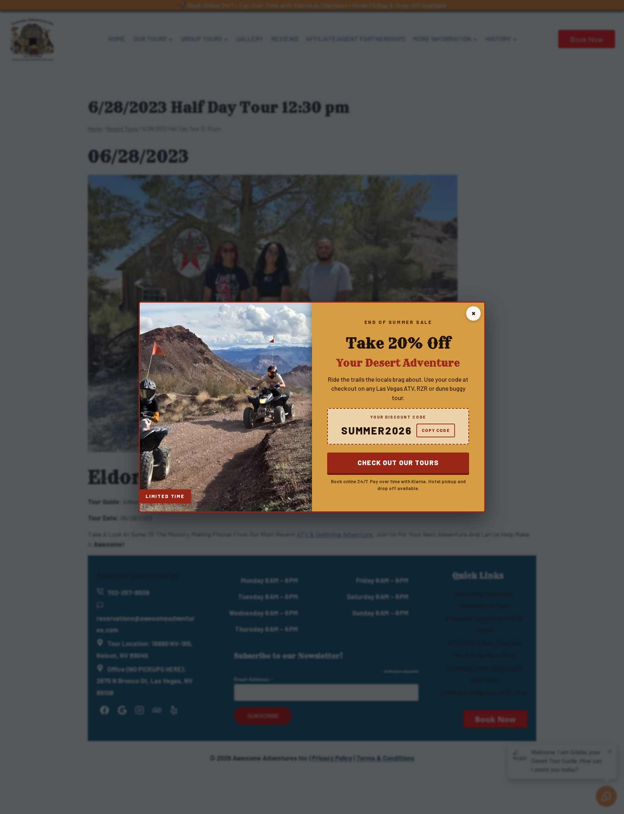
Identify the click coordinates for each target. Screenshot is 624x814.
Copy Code (436, 430)
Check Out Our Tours (398, 462)
